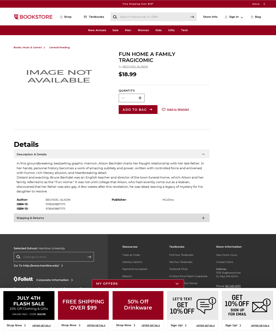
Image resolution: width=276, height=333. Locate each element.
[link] (255, 17)
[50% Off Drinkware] (138, 317)
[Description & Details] (112, 154)
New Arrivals (97, 30)
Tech (184, 30)
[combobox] (54, 257)
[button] (138, 4)
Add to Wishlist (178, 109)
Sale (115, 30)
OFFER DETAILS (41, 325)
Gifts (171, 30)
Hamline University (39, 248)
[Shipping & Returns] (112, 217)
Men (128, 30)
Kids (158, 30)
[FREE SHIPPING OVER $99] (83, 317)
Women (143, 30)
